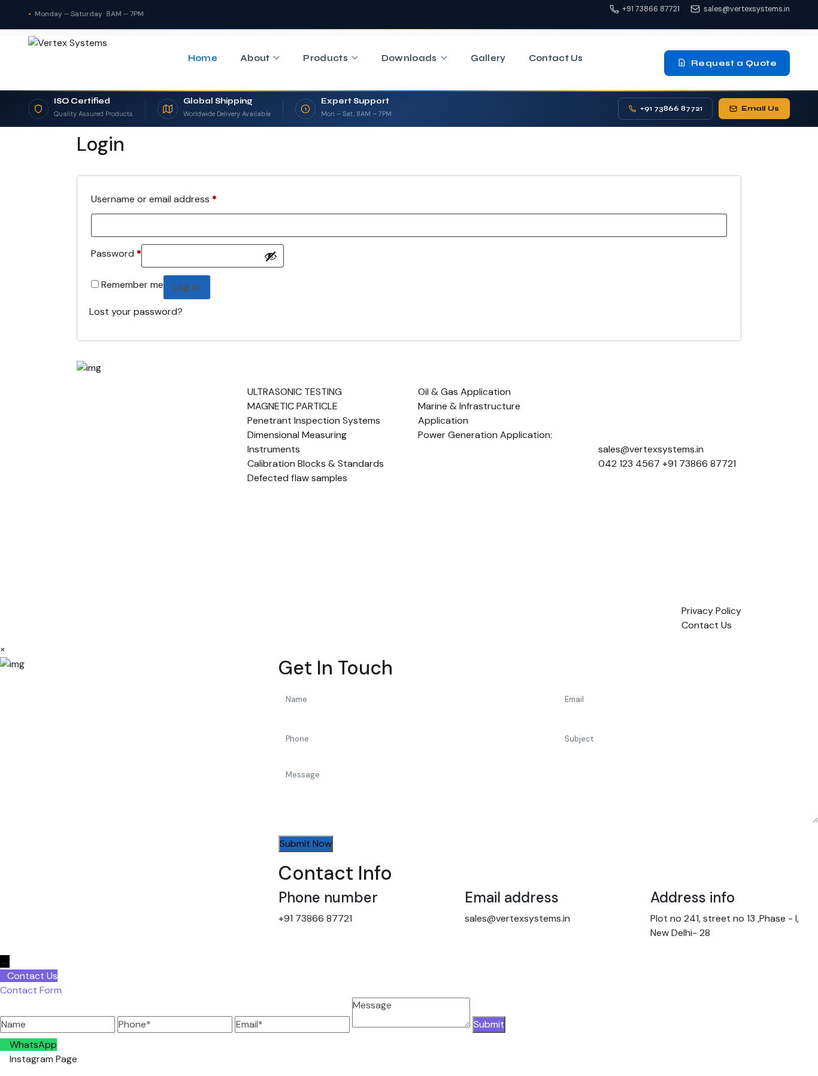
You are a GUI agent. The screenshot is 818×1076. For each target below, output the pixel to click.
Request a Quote (734, 62)
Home (202, 58)
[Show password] (270, 256)
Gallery (488, 58)
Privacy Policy (711, 610)
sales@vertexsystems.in (747, 9)
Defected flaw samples (297, 478)
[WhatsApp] (5, 1044)
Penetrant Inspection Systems (313, 420)
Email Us (760, 108)
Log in (187, 287)
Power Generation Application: (485, 434)
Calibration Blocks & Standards (315, 463)
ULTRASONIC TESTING (294, 391)
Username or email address (154, 197)
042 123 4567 (629, 463)
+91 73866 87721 (651, 9)
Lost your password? (136, 311)
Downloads (409, 58)
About (255, 58)
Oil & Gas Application (464, 391)
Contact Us (556, 58)
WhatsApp (33, 1044)
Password (116, 252)
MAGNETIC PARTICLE (292, 406)
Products (325, 58)
